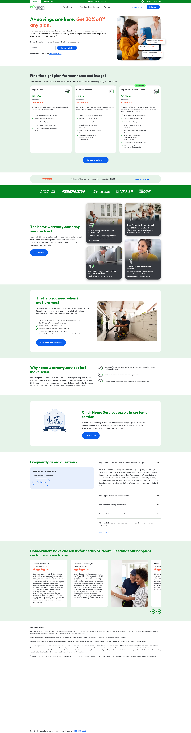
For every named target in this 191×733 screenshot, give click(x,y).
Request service (137, 7)
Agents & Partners (48, 1)
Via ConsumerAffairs (40, 566)
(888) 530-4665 (79, 731)
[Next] (158, 611)
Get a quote (153, 7)
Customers (35, 1)
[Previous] (152, 611)
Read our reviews (142, 179)
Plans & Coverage (69, 7)
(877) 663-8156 (102, 1)
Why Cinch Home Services (89, 7)
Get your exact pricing (96, 160)
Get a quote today (67, 48)
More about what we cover (51, 342)
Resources (107, 7)
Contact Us (157, 1)
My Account (148, 1)
